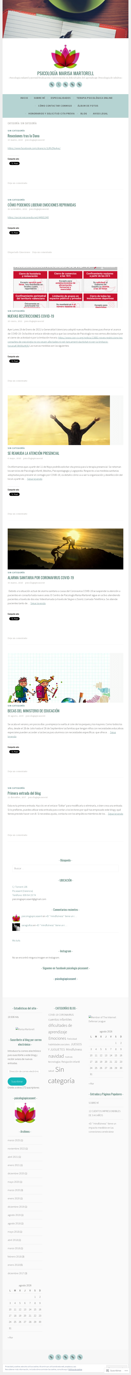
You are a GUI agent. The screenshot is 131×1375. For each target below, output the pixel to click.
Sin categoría (16, 130)
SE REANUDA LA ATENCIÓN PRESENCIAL (33, 453)
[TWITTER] (58, 1357)
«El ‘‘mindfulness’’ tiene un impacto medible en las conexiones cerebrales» (102, 1127)
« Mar (10, 1337)
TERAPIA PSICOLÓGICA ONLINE (95, 97)
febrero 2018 (14, 1256)
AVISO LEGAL (100, 113)
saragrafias (27, 925)
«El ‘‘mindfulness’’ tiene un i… (61, 916)
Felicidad (72, 1038)
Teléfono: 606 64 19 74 (24, 895)
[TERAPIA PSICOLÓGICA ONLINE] (79, 84)
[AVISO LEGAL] (72, 84)
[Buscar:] (65, 868)
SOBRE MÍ (39, 97)
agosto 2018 (14, 1223)
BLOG (84, 113)
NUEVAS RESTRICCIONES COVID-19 (31, 316)
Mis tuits (16, 940)
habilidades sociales (58, 1044)
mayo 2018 (13, 1231)
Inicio (24, 97)
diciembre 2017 (16, 1273)
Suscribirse (17, 1081)
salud (51, 1070)
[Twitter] (58, 84)
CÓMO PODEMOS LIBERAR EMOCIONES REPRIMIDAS (42, 205)
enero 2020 (14, 1198)
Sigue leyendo (34, 478)
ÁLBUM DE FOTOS (88, 105)
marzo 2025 (14, 1140)
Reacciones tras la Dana (23, 135)
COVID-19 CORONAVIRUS (61, 1014)
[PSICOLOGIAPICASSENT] (51, 1357)
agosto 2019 (14, 1215)
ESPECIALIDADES (61, 97)
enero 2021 (14, 1165)
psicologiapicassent (35, 140)
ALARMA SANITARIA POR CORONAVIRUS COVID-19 (41, 577)
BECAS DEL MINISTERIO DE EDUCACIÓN (33, 710)
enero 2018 (14, 1264)
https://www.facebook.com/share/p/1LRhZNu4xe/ (34, 148)
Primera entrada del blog (24, 793)
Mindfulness (74, 1049)
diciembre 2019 (16, 1206)
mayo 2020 (13, 1181)
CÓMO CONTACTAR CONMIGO (55, 105)
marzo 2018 (14, 1248)
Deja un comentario (17, 183)
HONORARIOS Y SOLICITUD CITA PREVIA (51, 113)
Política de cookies (75, 1369)
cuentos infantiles (60, 1019)
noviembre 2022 (16, 1148)
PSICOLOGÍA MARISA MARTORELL (65, 73)
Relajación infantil (71, 1061)
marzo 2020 (14, 1190)
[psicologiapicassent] (51, 84)
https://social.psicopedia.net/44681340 (28, 217)
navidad (56, 1056)
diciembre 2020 (16, 1173)
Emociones (24, 252)
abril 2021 (13, 1156)
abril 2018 (13, 1240)
